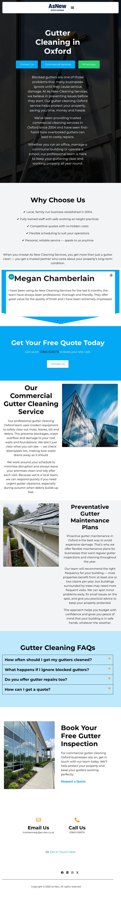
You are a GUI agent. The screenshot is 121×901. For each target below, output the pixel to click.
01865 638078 (49, 352)
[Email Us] (38, 820)
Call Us (77, 828)
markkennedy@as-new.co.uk (38, 832)
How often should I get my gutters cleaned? (48, 659)
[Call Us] (77, 820)
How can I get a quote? (27, 689)
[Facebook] (62, 872)
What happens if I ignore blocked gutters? (47, 669)
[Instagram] (72, 872)
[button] (72, 7)
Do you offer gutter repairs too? (36, 679)
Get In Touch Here (62, 852)
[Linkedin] (67, 872)
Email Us (38, 828)
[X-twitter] (77, 872)
